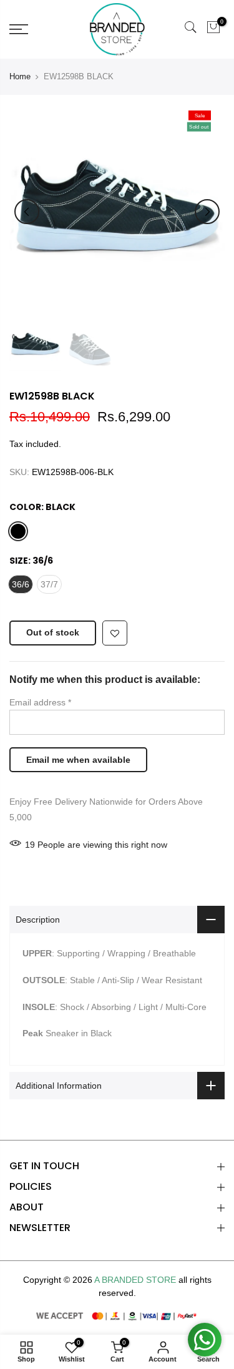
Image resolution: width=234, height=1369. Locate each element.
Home (20, 76)
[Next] (207, 211)
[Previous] (26, 211)
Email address (40, 702)
